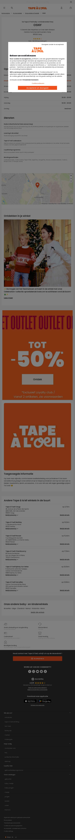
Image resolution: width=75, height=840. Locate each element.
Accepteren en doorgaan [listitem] (37, 88)
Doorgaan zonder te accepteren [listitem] (53, 44)
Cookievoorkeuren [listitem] (38, 83)
